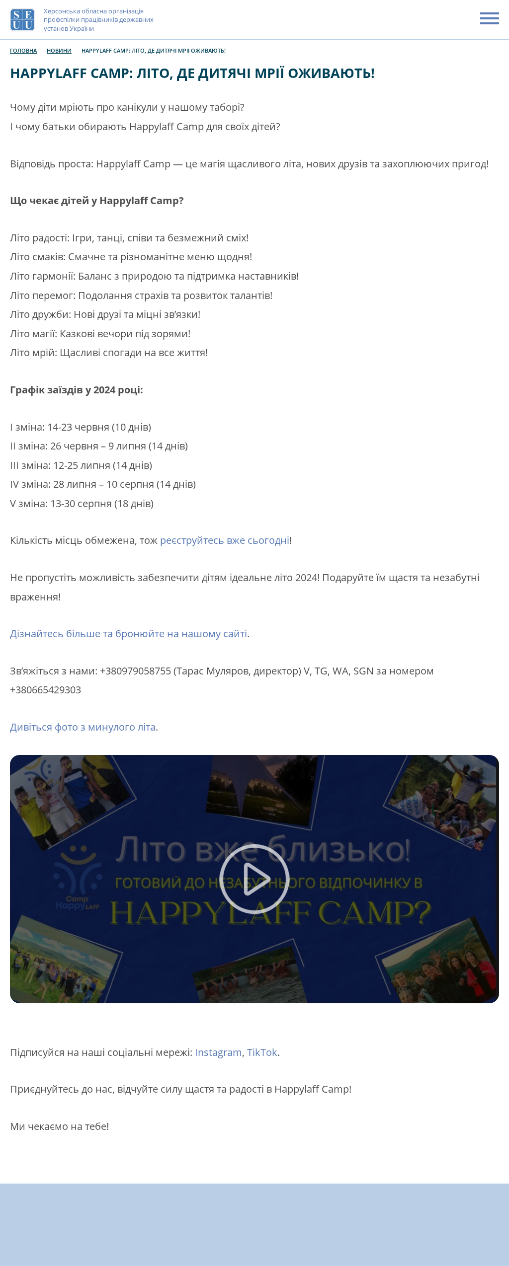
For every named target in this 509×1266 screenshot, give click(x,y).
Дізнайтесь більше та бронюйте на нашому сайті (128, 633)
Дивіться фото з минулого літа (83, 727)
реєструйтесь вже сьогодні (224, 540)
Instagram (218, 1052)
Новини (59, 50)
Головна (23, 50)
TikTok (262, 1052)
